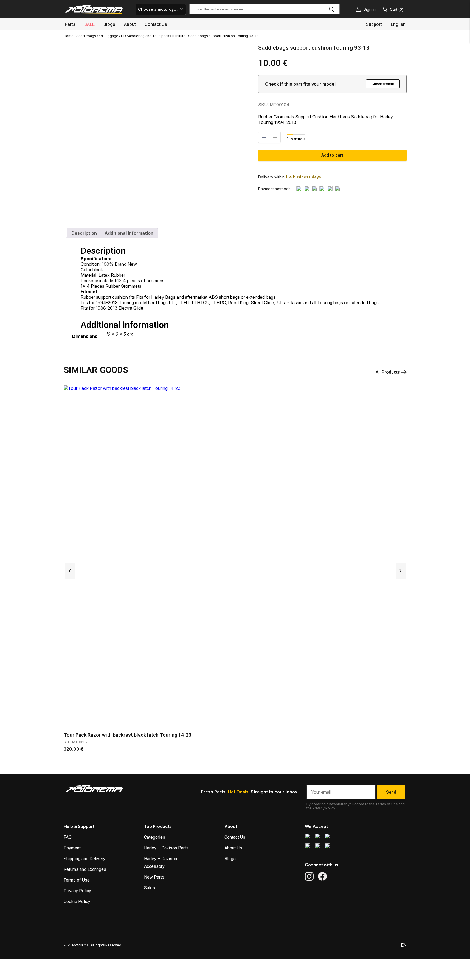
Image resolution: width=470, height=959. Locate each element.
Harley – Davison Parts (166, 848)
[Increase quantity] (274, 137)
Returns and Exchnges (85, 869)
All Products (388, 372)
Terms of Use (77, 880)
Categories (154, 837)
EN (404, 945)
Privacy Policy (77, 890)
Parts (70, 24)
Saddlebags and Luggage (97, 36)
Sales (149, 887)
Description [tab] (84, 233)
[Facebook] (322, 876)
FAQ (68, 837)
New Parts (154, 877)
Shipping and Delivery (84, 858)
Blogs (109, 24)
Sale (89, 24)
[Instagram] (309, 876)
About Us (233, 848)
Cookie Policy (77, 901)
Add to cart (332, 155)
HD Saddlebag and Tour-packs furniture (153, 36)
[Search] (331, 9)
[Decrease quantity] (263, 137)
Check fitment (383, 84)
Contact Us (234, 837)
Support (374, 24)
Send (391, 792)
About (130, 24)
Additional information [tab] (129, 233)
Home (69, 36)
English (398, 24)
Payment (72, 848)
